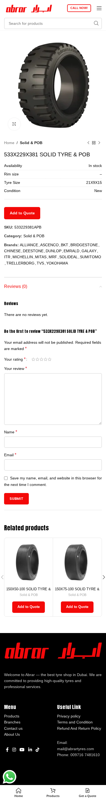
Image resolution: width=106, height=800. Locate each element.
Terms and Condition (75, 722)
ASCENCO (49, 245)
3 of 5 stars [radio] (41, 359)
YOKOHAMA (57, 263)
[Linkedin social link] (30, 750)
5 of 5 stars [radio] (50, 359)
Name (10, 432)
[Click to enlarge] (14, 124)
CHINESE (12, 251)
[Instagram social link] (14, 750)
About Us (12, 734)
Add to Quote (22, 213)
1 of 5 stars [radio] (33, 359)
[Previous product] (88, 142)
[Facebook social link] (7, 750)
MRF (53, 257)
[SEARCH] (96, 23)
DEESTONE (33, 251)
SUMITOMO (90, 257)
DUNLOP (53, 251)
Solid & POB (31, 143)
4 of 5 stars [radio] (45, 359)
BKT (64, 245)
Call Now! (79, 8)
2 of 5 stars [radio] (37, 359)
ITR (7, 257)
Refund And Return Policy (79, 728)
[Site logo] (28, 8)
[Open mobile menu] (99, 8)
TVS (40, 263)
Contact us (13, 728)
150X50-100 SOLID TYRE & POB (28, 591)
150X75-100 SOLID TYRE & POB (77, 591)
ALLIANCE (29, 245)
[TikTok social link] (37, 750)
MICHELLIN (23, 257)
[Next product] (99, 142)
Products (11, 716)
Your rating (15, 359)
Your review (15, 368)
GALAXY (89, 251)
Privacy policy (68, 716)
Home (9, 143)
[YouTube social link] (22, 750)
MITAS (40, 257)
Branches (12, 722)
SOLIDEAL (68, 257)
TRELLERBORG (20, 263)
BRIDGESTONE (84, 245)
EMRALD (71, 251)
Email (10, 454)
